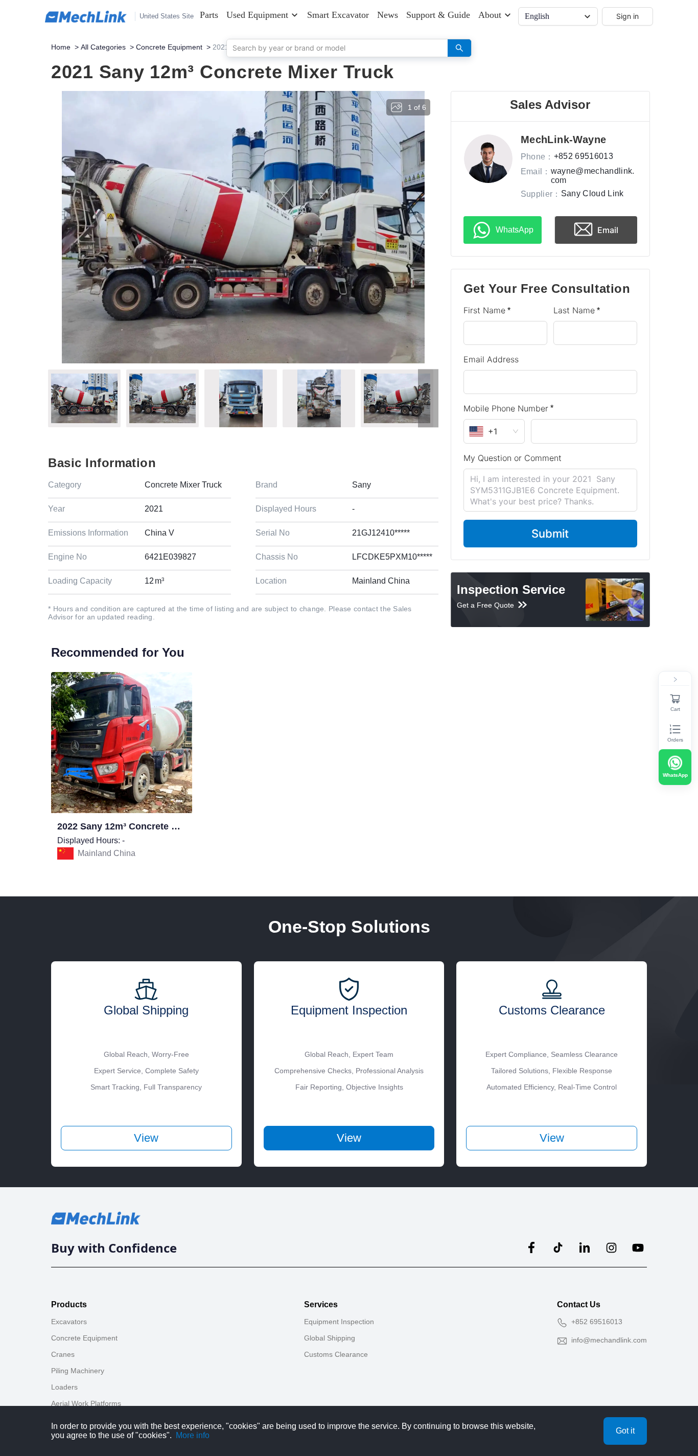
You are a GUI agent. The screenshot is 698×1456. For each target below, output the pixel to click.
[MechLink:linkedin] (584, 1247)
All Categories (103, 47)
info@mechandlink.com (609, 1340)
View (146, 1137)
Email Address (491, 359)
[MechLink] (86, 16)
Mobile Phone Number (505, 408)
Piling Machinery (77, 1371)
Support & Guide (438, 15)
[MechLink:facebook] (531, 1247)
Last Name (574, 310)
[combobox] (333, 47)
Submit (550, 533)
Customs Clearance (336, 1354)
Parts (209, 15)
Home (61, 47)
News (387, 15)
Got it (625, 1430)
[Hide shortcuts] (675, 680)
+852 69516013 (596, 1322)
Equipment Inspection (339, 1322)
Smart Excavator (338, 15)
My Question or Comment (512, 458)
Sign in (627, 16)
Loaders (64, 1387)
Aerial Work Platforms (86, 1403)
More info (193, 1435)
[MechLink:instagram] (611, 1247)
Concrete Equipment (169, 47)
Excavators (69, 1322)
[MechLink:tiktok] (558, 1247)
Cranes (63, 1354)
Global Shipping (329, 1338)
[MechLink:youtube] (638, 1247)
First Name (484, 310)
